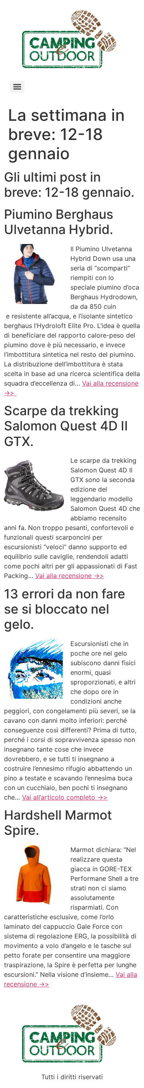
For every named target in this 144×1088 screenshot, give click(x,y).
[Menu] (17, 87)
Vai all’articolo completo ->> (65, 797)
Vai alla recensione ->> (69, 576)
